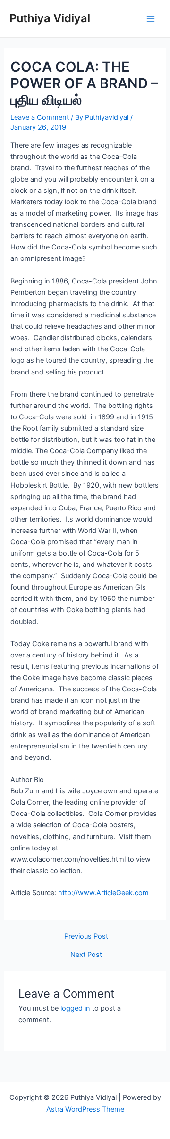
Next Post (86, 954)
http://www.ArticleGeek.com (103, 893)
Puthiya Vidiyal (49, 18)
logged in (75, 1008)
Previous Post (86, 936)
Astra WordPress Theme (85, 1109)
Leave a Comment (39, 117)
